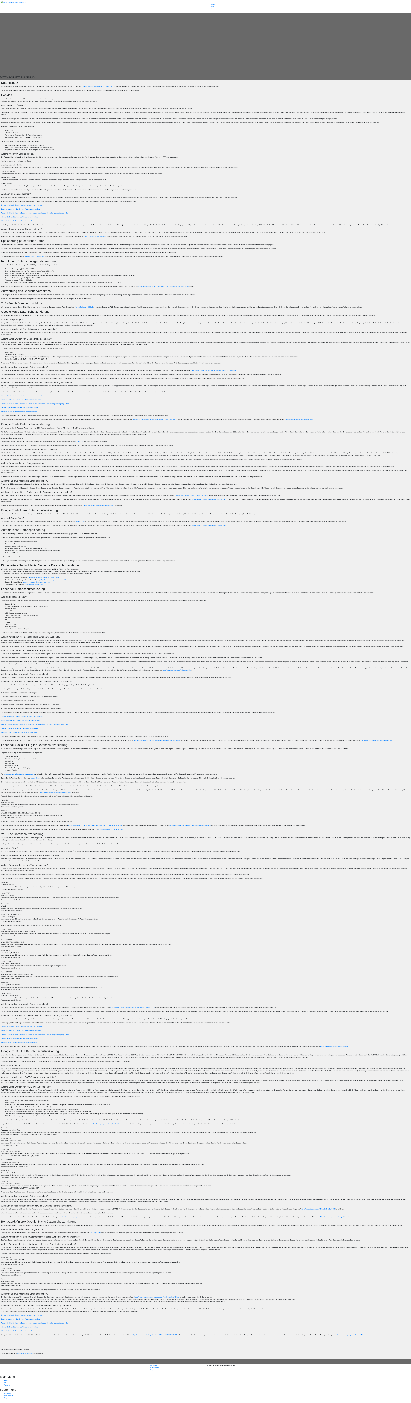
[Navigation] (207, 2)
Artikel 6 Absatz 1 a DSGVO (34, 256)
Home (213, 4)
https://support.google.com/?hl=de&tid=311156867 (192, 495)
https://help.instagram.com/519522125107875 (43, 577)
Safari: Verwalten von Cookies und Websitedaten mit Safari (21, 209)
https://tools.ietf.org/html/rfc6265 (95, 236)
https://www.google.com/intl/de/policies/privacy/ (98, 505)
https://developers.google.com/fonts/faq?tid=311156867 (209, 499)
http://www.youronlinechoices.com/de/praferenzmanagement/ (190, 825)
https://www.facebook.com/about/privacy (36, 582)
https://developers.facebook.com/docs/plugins (19, 774)
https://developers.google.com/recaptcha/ (75, 1217)
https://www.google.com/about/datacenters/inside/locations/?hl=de (213, 370)
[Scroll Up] (0, 1402)
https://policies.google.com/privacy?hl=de (299, 419)
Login (152, 1370)
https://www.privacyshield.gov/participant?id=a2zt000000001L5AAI (155, 419)
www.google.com (95, 1232)
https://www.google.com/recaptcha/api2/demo (107, 1124)
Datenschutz (154, 1367)
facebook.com (35, 778)
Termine (214, 9)
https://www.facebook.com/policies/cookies (176, 670)
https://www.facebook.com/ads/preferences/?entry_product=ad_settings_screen (95, 825)
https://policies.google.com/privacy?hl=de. (334, 1046)
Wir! (212, 6)
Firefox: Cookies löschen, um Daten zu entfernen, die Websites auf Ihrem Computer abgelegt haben (35, 213)
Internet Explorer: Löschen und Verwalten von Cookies (19, 217)
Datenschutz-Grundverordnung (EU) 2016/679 (97, 86)
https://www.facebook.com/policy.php (110, 829)
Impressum (154, 1365)
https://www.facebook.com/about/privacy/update (377, 740)
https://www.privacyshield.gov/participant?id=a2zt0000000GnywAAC (157, 740)
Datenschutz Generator (25, 1353)
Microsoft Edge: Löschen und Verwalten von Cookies (19, 221)
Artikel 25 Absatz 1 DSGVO (84, 307)
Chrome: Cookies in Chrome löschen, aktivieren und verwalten (22, 205)
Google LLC (79, 441)
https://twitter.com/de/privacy (34, 584)
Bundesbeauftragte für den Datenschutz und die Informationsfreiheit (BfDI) (163, 286)
